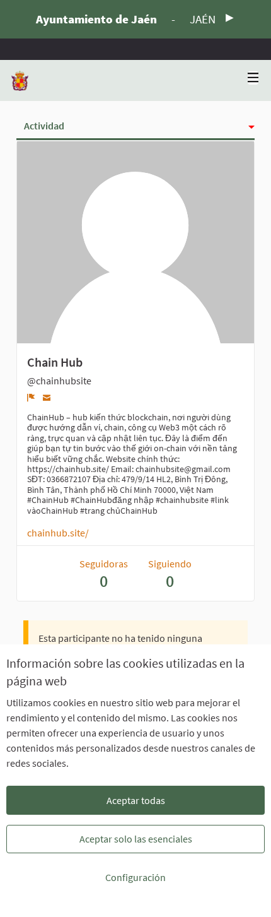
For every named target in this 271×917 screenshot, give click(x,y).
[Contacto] (47, 397)
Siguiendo (170, 574)
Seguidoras (103, 574)
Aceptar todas (136, 800)
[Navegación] (253, 78)
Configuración (135, 877)
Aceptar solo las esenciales (135, 838)
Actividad (44, 125)
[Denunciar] (31, 397)
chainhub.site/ (58, 532)
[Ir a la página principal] (19, 80)
